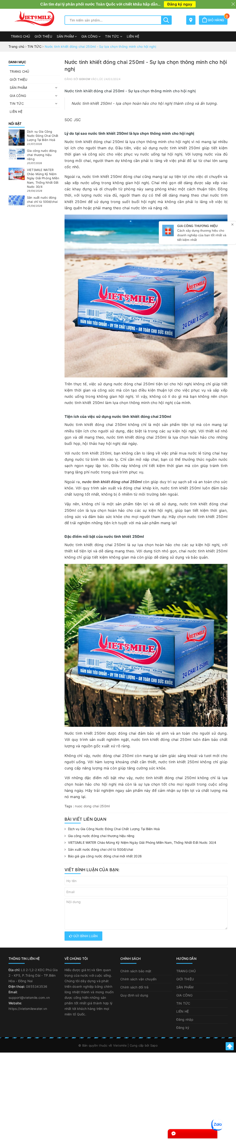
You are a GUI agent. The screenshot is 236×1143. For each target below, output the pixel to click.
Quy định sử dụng (134, 995)
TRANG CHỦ (20, 36)
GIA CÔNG (89, 36)
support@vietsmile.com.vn (29, 997)
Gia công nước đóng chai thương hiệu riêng (101, 836)
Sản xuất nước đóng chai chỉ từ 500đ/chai (100, 849)
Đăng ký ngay (179, 4)
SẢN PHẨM (66, 36)
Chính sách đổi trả (134, 987)
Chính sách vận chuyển (138, 979)
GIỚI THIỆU (43, 36)
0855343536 (36, 986)
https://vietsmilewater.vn (28, 1009)
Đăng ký (182, 1027)
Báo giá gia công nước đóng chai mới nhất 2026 (105, 856)
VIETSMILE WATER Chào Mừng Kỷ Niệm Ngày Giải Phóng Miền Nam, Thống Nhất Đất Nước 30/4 (142, 842)
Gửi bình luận (85, 936)
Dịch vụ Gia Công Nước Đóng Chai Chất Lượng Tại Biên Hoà (114, 829)
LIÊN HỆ (133, 36)
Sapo (154, 1045)
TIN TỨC (112, 36)
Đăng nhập (184, 1019)
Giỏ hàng (217, 20)
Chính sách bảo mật (135, 971)
